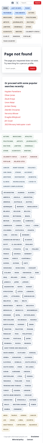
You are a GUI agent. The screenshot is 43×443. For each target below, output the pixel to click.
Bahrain (20, 207)
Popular (26, 36)
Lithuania (15, 296)
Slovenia (7, 362)
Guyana (16, 263)
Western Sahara (19, 404)
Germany (28, 254)
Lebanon (30, 291)
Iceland (7, 273)
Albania (21, 193)
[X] (17, 3)
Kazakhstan (9, 287)
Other (28, 27)
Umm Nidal (9, 102)
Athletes (19, 17)
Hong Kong (20, 268)
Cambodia (29, 221)
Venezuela (21, 400)
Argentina (28, 197)
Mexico (19, 306)
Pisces (5, 429)
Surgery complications (13, 186)
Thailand (18, 381)
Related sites (19, 161)
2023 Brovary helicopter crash (18, 124)
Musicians (7, 17)
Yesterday (7, 13)
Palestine (19, 329)
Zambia (7, 409)
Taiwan (30, 376)
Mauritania (8, 306)
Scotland (22, 353)
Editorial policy (17, 440)
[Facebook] (13, 3)
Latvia (20, 291)
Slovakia (28, 357)
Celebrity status (32, 32)
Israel (23, 277)
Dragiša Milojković (13, 117)
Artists (6, 22)
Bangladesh (32, 207)
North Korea (8, 324)
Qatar (28, 338)
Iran (37, 273)
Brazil (27, 216)
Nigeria (33, 320)
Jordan (25, 282)
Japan (16, 282)
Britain (6, 221)
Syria (20, 376)
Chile (28, 225)
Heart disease (18, 168)
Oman (31, 324)
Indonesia (27, 273)
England (29, 244)
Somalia (18, 362)
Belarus (6, 211)
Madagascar (29, 296)
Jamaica (7, 282)
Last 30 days (16, 8)
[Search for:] (15, 69)
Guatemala (26, 258)
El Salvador (17, 244)
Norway (21, 324)
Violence (31, 168)
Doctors (30, 22)
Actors (31, 13)
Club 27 (6, 36)
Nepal (18, 315)
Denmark (25, 235)
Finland (35, 249)
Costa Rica (19, 230)
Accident (28, 172)
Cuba (5, 235)
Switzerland (8, 376)
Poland (6, 338)
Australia (18, 202)
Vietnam (32, 400)
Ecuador (28, 240)
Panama (30, 329)
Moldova (30, 306)
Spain (19, 367)
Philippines (27, 334)
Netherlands (29, 315)
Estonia (6, 249)
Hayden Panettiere (13, 91)
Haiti (26, 263)
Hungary (32, 268)
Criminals (18, 27)
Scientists (7, 32)
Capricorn (21, 425)
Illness (6, 182)
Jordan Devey (10, 106)
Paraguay (7, 334)
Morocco (19, 310)
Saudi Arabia (8, 353)
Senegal (32, 353)
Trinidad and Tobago (12, 386)
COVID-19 (32, 182)
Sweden (27, 372)
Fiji (26, 249)
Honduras (7, 268)
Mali (16, 301)
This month (20, 13)
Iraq (5, 277)
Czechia (14, 235)
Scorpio (30, 420)
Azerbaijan (7, 207)
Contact (30, 440)
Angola (17, 197)
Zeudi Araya (10, 99)
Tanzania (7, 381)
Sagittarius (8, 425)
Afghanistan (9, 193)
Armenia (6, 202)
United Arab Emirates (12, 395)
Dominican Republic (11, 240)
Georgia (17, 254)
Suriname (16, 372)
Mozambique (32, 310)
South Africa (30, 362)
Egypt (5, 244)
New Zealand (8, 320)
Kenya (20, 287)
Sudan (5, 372)
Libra (20, 420)
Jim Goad (8, 121)
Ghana (6, 258)
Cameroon (7, 225)
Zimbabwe (18, 409)
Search (37, 3)
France (6, 254)
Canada (19, 225)
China (36, 225)
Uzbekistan (7, 400)
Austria (29, 202)
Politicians (31, 17)
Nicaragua (22, 320)
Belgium (17, 211)
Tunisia (28, 386)
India (17, 273)
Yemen (33, 404)
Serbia (6, 357)
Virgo (12, 420)
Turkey (6, 390)
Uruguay (28, 395)
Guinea (6, 263)
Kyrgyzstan (8, 291)
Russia (18, 343)
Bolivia (27, 211)
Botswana (17, 216)
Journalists (18, 22)
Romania (7, 343)
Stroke (18, 172)
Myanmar (7, 315)
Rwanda (27, 343)
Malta (24, 301)
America (6, 197)
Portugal (17, 338)
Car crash (7, 172)
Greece (15, 258)
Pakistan (7, 329)
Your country (9, 41)
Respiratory (20, 177)
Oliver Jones (10, 95)
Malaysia (7, 301)
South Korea (8, 367)
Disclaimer (35, 437)
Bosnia (6, 216)
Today (27, 8)
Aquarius (33, 425)
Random (16, 36)
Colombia (7, 230)
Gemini (23, 415)
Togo (28, 381)
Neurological (19, 182)
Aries (5, 415)
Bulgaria (17, 221)
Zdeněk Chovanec (12, 110)
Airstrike (7, 177)
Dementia (32, 177)
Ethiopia (17, 249)
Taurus (14, 415)
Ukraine (27, 390)
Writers (19, 32)
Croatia (31, 230)
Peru (17, 334)
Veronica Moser (11, 113)
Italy (32, 277)
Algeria (31, 193)
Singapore (16, 357)
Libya (5, 296)
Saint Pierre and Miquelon (15, 348)
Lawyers (6, 27)
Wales (6, 404)
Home (5, 8)
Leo (4, 420)
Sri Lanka (29, 367)
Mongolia (7, 310)
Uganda (17, 390)
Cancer (6, 168)
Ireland (14, 277)
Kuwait (29, 287)
